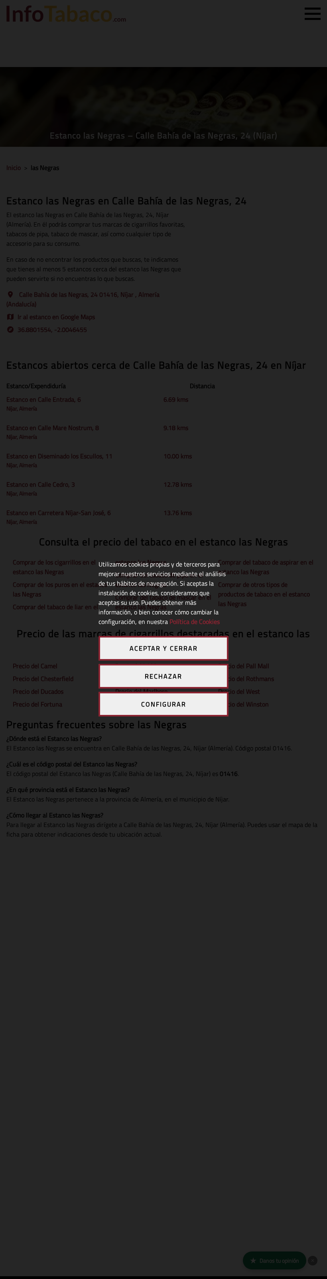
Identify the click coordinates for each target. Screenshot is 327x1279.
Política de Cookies (194, 621)
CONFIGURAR (163, 704)
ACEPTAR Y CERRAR (164, 648)
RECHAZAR (163, 676)
